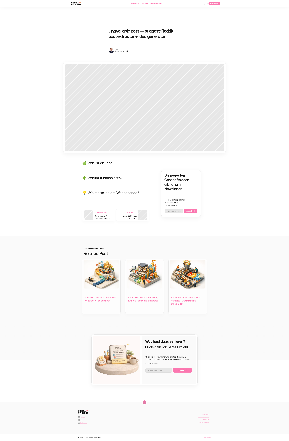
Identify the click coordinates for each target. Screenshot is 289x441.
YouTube (83, 417)
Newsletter (135, 3)
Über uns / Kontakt (203, 422)
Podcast (145, 3)
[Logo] (76, 3)
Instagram (83, 423)
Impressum (207, 437)
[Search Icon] (206, 3)
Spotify (82, 420)
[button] (280, 423)
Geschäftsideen (156, 3)
